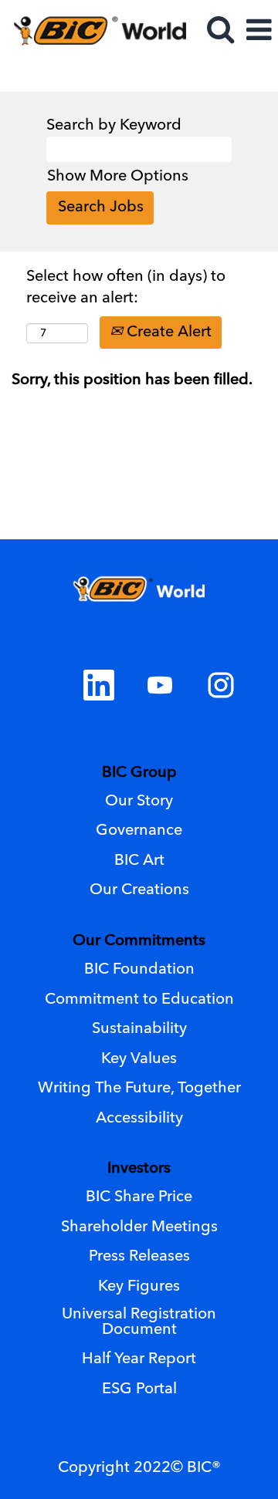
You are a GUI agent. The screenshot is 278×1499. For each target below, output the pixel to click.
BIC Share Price (139, 1197)
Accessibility (139, 1118)
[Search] (220, 31)
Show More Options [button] (117, 176)
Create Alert (167, 332)
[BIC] (93, 30)
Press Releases (139, 1256)
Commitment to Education (139, 1000)
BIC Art (139, 861)
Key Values (139, 1059)
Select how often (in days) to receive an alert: (125, 288)
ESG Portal (139, 1389)
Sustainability (139, 1029)
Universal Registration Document (139, 1322)
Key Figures (139, 1287)
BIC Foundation (139, 969)
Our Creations (139, 890)
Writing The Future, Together (139, 1088)
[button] (258, 32)
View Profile (225, 74)
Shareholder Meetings (139, 1227)
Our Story (139, 801)
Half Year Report (139, 1359)
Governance (139, 831)
